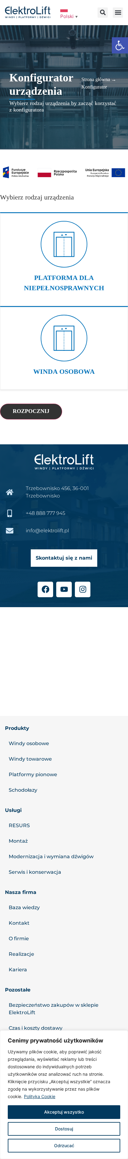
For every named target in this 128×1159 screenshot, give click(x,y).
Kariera (18, 970)
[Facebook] (45, 589)
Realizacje (21, 954)
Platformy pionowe (33, 774)
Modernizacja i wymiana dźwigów (51, 856)
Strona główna (95, 79)
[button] (120, 45)
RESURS (19, 825)
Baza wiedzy (24, 907)
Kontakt (19, 923)
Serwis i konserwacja (35, 872)
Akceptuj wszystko (64, 1112)
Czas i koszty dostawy (35, 1028)
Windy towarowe (30, 759)
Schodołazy (23, 790)
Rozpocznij (31, 411)
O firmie (19, 938)
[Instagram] (82, 589)
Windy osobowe (29, 743)
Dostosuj (64, 1128)
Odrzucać (64, 1145)
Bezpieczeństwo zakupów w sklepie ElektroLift (53, 1008)
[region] (64, 1094)
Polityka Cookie (39, 1096)
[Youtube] (64, 589)
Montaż (18, 841)
